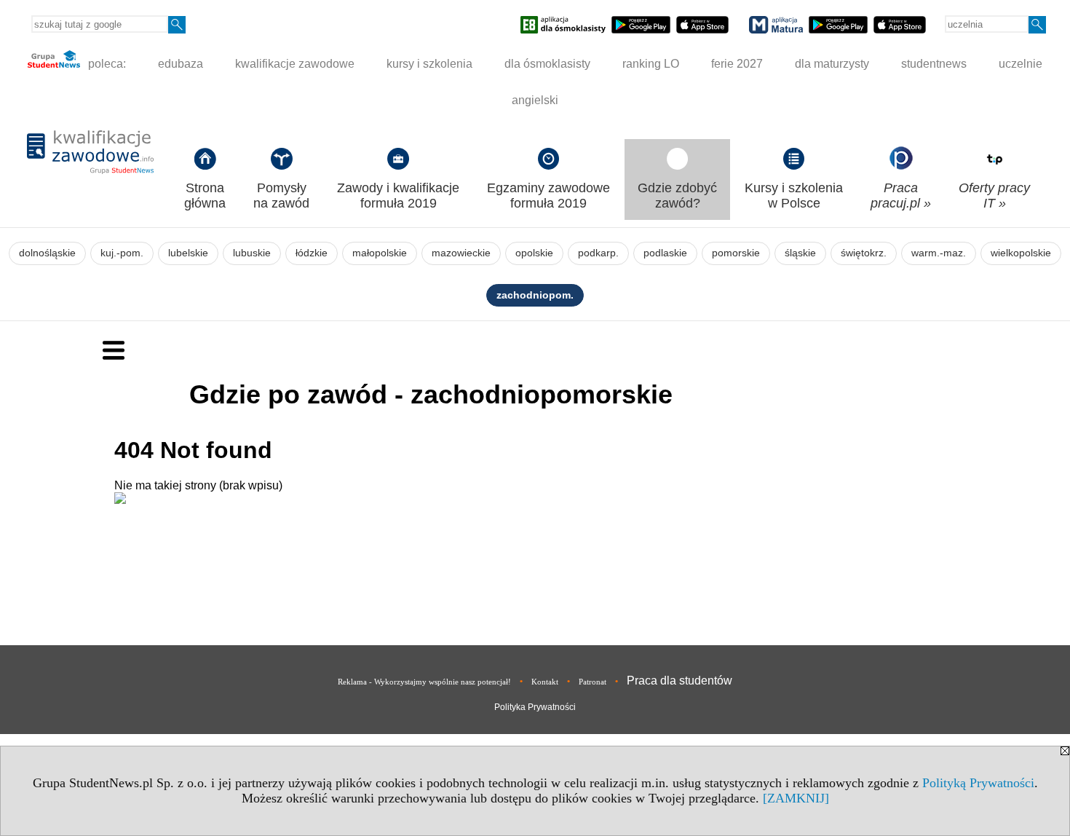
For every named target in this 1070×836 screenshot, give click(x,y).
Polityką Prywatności (978, 783)
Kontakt (544, 681)
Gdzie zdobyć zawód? (677, 195)
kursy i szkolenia (429, 64)
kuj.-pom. (121, 253)
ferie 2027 (737, 64)
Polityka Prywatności (535, 707)
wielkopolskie (1021, 253)
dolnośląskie (47, 253)
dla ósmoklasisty (547, 64)
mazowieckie (461, 253)
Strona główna (205, 195)
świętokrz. (864, 253)
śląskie (800, 253)
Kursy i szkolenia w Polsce (794, 195)
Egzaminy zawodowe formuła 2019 (548, 195)
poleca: (105, 64)
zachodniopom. (535, 295)
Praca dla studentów (679, 680)
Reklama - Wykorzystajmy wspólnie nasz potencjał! (424, 681)
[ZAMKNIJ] (796, 798)
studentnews (934, 64)
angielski (535, 100)
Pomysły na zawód (281, 195)
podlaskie (665, 253)
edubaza (180, 64)
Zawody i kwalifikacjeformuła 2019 (398, 195)
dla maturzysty (832, 64)
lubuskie (252, 253)
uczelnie (1020, 64)
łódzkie (312, 253)
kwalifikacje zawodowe (294, 64)
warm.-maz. (938, 253)
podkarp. (598, 253)
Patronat (592, 681)
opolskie (534, 253)
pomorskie (736, 253)
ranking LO (650, 64)
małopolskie (379, 253)
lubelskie (188, 253)
